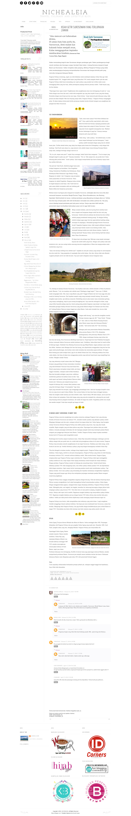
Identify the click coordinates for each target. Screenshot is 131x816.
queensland (34, 333)
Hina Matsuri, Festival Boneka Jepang (33, 285)
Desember (26, 214)
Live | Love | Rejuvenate (28, 448)
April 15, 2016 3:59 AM (67, 677)
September (26, 222)
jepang (21, 325)
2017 (24, 209)
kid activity (37, 325)
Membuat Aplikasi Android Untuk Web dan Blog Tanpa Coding (35, 512)
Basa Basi (25, 524)
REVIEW (52, 21)
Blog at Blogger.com (56, 813)
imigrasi (33, 323)
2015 (24, 309)
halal (32, 321)
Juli (25, 227)
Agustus (26, 224)
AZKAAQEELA (26, 480)
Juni (25, 229)
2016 (24, 211)
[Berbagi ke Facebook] (52, 579)
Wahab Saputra (26, 509)
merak (30, 330)
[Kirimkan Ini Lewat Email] (67, 579)
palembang (37, 330)
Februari (26, 240)
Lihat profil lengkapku (36, 739)
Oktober (26, 219)
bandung (37, 316)
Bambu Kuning (26, 464)
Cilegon (22, 314)
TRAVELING (43, 21)
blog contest (38, 318)
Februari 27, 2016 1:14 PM (75, 629)
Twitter (29, 2)
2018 (24, 206)
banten (56, 572)
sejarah (40, 335)
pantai (22, 332)
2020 (24, 203)
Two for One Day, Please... (30, 242)
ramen (40, 333)
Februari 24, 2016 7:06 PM (71, 591)
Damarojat (25, 374)
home (23, 21)
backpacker (29, 316)
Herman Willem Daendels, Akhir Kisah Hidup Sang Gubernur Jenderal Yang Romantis (34, 165)
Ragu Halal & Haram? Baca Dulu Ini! (32, 264)
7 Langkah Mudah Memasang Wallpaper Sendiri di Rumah (33, 131)
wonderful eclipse (24, 345)
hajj (28, 321)
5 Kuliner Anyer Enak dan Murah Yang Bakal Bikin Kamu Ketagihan (34, 91)
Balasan (58, 600)
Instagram (41, 2)
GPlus (33, 2)
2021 (24, 201)
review (24, 335)
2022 (24, 198)
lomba (24, 330)
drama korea (33, 319)
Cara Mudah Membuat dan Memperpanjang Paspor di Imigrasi (34, 105)
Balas (55, 596)
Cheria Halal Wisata (27, 355)
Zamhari (57, 677)
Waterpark (37, 314)
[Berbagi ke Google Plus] (59, 579)
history (23, 323)
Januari (26, 306)
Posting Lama (109, 719)
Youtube (37, 2)
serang (24, 337)
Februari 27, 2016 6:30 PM (68, 641)
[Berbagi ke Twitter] (55, 579)
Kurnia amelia (58, 591)
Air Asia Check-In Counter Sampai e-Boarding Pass (34, 77)
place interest (26, 333)
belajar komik (30, 318)
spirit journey (37, 337)
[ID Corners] (96, 757)
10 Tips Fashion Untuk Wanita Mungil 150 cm (33, 139)
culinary (25, 320)
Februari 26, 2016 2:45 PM (69, 617)
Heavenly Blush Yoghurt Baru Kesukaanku (33, 497)
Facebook (25, 2)
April (25, 235)
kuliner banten (24, 326)
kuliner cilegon (35, 326)
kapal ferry (29, 325)
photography (34, 331)
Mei (25, 232)
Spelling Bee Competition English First (34, 64)
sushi (21, 338)
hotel (28, 323)
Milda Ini (24, 401)
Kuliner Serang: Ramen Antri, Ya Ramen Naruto (34, 117)
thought (28, 338)
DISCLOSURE (90, 21)
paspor (27, 331)
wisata (67, 572)
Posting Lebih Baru (50, 719)
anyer (21, 316)
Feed (21, 2)
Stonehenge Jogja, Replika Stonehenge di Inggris (35, 422)
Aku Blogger (25, 391)
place (40, 332)
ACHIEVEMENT (78, 21)
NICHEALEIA (65, 13)
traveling (62, 572)
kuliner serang (24, 328)
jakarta (38, 323)
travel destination (25, 341)
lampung (39, 328)
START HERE (32, 21)
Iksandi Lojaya (76, 813)
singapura (30, 337)
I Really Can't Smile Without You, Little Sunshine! (30, 35)
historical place (38, 321)
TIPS (60, 21)
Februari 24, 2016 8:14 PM (75, 603)
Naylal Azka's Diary (27, 494)
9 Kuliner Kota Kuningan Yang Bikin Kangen (34, 178)
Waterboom (30, 314)
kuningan (32, 328)
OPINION (67, 21)
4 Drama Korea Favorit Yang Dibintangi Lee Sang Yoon (34, 151)
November (26, 216)
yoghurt (32, 345)
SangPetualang (26, 419)
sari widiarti (58, 665)
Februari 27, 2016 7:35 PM (75, 653)
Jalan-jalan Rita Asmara (29, 434)
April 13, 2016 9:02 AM (69, 665)
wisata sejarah (74, 572)
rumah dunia (33, 335)
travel (37, 338)
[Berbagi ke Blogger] (63, 579)
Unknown (61, 603)
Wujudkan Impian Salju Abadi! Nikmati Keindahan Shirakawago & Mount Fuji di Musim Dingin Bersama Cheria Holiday (31, 361)
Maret (25, 237)
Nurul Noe (57, 617)
